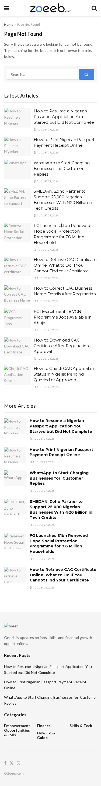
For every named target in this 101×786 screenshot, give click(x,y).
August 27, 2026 (47, 129)
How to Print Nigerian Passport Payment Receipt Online (61, 452)
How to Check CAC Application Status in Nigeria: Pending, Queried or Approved (64, 374)
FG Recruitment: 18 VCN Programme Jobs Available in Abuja (63, 317)
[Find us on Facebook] (5, 763)
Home (8, 24)
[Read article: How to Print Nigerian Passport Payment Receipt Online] (17, 146)
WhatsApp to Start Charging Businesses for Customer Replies (61, 168)
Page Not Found (28, 24)
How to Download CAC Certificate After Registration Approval (61, 345)
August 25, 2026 (47, 330)
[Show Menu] (6, 8)
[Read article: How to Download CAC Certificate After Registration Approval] (17, 347)
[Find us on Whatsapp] (18, 763)
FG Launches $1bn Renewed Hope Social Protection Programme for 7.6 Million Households (59, 543)
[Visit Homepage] (50, 8)
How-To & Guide (46, 735)
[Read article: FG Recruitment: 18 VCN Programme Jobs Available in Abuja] (17, 318)
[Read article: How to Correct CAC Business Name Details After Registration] (17, 295)
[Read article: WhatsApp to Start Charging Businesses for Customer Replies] (17, 169)
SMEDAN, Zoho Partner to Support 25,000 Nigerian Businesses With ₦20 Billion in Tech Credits (61, 509)
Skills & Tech (80, 725)
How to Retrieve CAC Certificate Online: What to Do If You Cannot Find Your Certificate (65, 265)
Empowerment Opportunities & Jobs (17, 730)
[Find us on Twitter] (11, 763)
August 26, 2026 (47, 278)
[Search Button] (94, 8)
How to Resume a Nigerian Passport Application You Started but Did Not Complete (64, 116)
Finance (44, 725)
